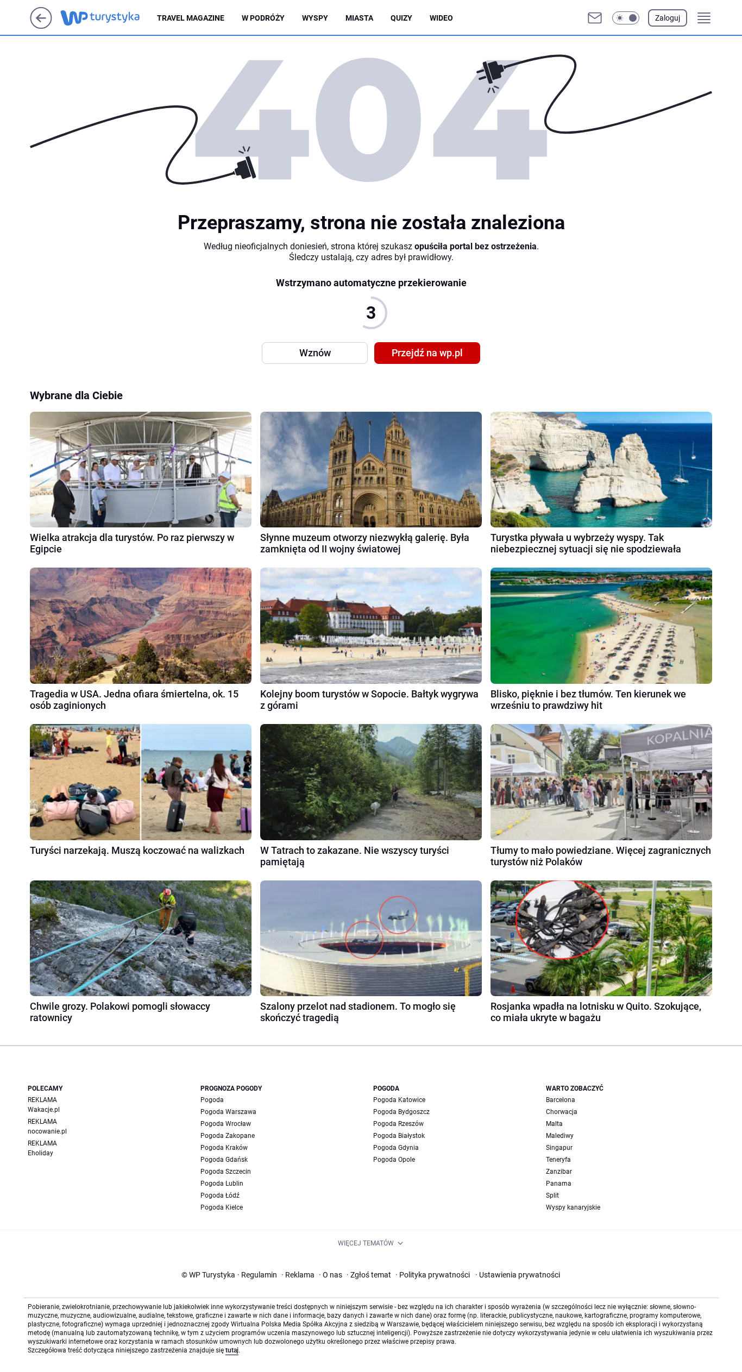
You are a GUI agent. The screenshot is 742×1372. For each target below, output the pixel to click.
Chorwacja (561, 1112)
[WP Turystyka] (108, 18)
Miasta (359, 18)
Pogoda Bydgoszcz (401, 1112)
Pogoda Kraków (224, 1147)
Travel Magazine (190, 18)
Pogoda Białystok (399, 1136)
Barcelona (560, 1100)
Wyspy (315, 18)
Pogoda (212, 1100)
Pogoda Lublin (221, 1183)
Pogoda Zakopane (227, 1136)
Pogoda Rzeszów (398, 1124)
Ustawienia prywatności (517, 1274)
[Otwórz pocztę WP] (594, 18)
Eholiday (40, 1153)
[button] (625, 17)
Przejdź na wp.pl (427, 352)
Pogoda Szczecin (225, 1171)
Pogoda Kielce (221, 1207)
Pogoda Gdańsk (224, 1159)
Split (552, 1195)
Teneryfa (558, 1159)
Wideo (441, 18)
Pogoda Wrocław (225, 1124)
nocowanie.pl (47, 1131)
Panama (558, 1183)
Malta (554, 1124)
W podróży (263, 18)
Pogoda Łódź (220, 1195)
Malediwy (560, 1136)
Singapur (559, 1147)
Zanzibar (559, 1171)
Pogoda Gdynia (396, 1147)
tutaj (231, 1350)
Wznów (315, 352)
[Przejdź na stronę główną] (41, 26)
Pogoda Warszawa (228, 1112)
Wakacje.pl (44, 1109)
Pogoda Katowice (399, 1100)
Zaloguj (667, 18)
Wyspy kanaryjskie (573, 1207)
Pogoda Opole (394, 1159)
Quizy (401, 18)
